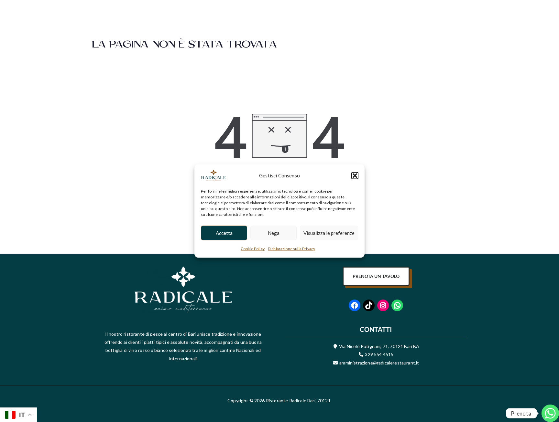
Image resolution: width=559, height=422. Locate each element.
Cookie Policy (253, 248)
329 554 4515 (379, 354)
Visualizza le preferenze (329, 233)
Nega (274, 233)
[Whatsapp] (541, 405)
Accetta (224, 233)
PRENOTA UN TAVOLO (376, 276)
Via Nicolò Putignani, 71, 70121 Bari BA (379, 346)
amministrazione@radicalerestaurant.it (378, 362)
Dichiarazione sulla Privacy (291, 248)
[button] (355, 175)
